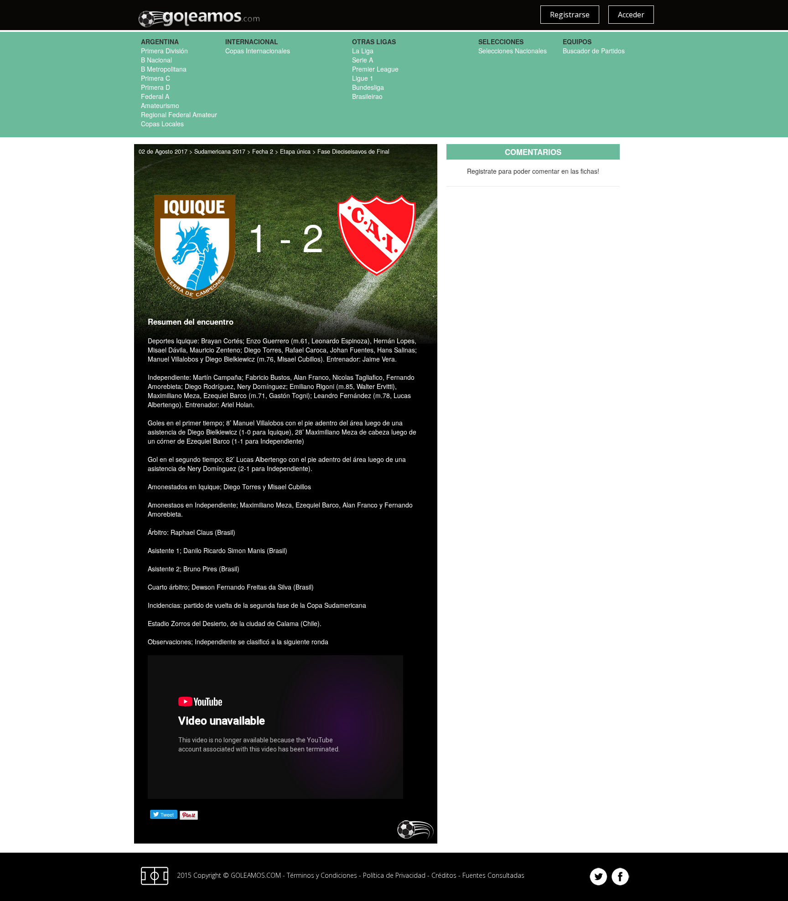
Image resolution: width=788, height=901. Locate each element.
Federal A (155, 96)
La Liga (362, 50)
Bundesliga (368, 87)
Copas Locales (162, 123)
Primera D (155, 87)
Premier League (375, 68)
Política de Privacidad (394, 875)
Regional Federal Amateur (179, 114)
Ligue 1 (362, 78)
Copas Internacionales (257, 50)
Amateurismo (160, 105)
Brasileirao (367, 96)
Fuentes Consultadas (493, 875)
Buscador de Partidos (594, 50)
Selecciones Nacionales (512, 50)
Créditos (443, 875)
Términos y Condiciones (322, 875)
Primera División (164, 50)
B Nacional (156, 59)
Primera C (155, 78)
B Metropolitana (164, 68)
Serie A (362, 59)
